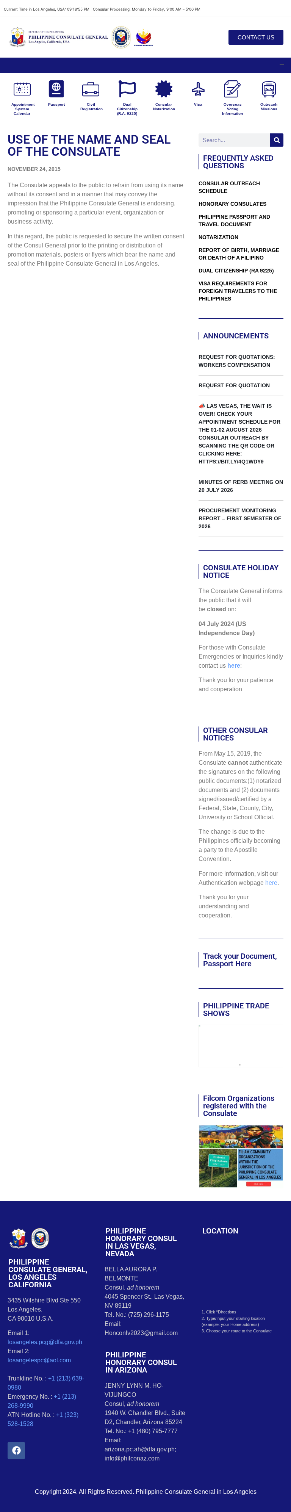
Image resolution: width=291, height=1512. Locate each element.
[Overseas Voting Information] (232, 88)
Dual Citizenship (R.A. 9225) (127, 109)
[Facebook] (16, 1450)
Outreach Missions (268, 106)
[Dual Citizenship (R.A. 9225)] (127, 88)
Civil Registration (91, 106)
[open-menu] (282, 65)
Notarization (218, 237)
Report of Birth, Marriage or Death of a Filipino (239, 254)
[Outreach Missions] (268, 88)
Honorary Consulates (232, 204)
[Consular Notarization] (163, 88)
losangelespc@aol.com (39, 1360)
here (233, 665)
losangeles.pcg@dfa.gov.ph (45, 1342)
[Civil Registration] (90, 88)
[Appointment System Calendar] (22, 88)
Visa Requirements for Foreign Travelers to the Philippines (238, 291)
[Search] (276, 140)
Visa (198, 104)
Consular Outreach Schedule (229, 187)
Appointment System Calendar (22, 109)
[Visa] (198, 88)
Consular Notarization (164, 106)
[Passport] (56, 88)
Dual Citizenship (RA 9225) (236, 271)
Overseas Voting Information (232, 109)
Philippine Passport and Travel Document (234, 220)
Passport (56, 104)
